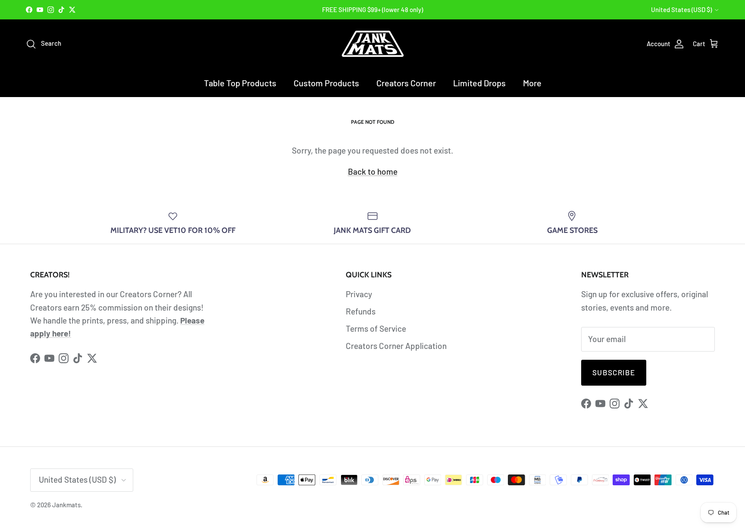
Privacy (359, 294)
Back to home (373, 171)
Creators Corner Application (396, 346)
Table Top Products (240, 83)
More (532, 83)
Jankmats (66, 505)
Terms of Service (376, 328)
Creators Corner (406, 83)
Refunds (361, 311)
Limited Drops (479, 83)
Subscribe (613, 372)
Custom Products (326, 83)
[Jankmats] (372, 44)
